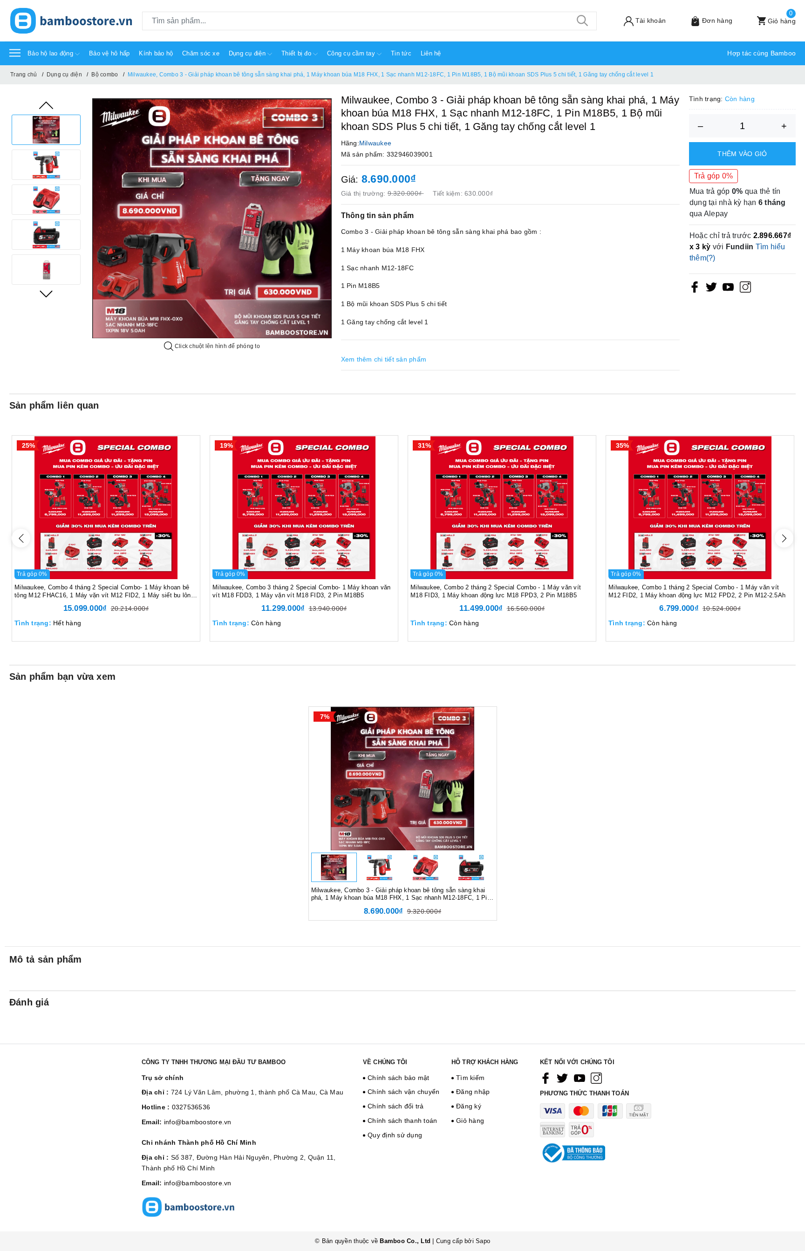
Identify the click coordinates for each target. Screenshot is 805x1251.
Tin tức (401, 53)
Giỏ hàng (470, 1120)
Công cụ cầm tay (352, 53)
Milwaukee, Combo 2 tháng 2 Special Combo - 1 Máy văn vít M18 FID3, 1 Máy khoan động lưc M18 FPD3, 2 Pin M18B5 (495, 591)
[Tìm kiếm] (583, 21)
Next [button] (46, 294)
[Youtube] (728, 286)
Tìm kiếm (470, 1077)
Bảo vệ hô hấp (109, 53)
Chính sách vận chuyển (403, 1091)
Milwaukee (375, 143)
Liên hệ (431, 53)
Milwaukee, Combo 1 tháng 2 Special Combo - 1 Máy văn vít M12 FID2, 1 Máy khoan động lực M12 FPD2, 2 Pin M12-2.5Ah (696, 591)
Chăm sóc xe (200, 53)
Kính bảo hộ (156, 53)
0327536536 (191, 1107)
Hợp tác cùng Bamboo (761, 53)
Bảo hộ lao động (51, 53)
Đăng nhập (473, 1091)
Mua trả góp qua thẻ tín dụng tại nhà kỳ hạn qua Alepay (737, 202)
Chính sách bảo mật (399, 1077)
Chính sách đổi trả (396, 1106)
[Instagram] (745, 286)
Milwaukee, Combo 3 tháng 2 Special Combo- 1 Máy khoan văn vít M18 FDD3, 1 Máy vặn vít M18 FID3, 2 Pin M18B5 (301, 591)
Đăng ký (468, 1106)
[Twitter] (711, 286)
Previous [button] (46, 105)
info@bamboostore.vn (198, 1122)
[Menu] (14, 52)
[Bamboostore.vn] (71, 20)
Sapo (483, 1240)
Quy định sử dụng (395, 1135)
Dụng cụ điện (248, 53)
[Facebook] (694, 286)
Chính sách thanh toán (402, 1120)
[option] (46, 130)
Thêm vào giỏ (742, 153)
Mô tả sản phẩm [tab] (45, 959)
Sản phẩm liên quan (54, 405)
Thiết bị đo (297, 53)
